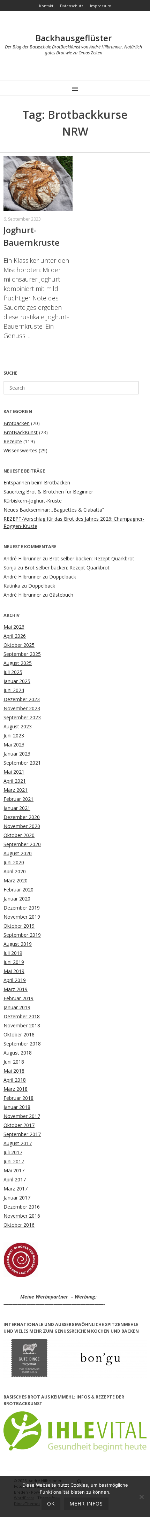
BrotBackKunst (20, 432)
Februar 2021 (18, 799)
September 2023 (22, 717)
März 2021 (15, 790)
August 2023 (17, 726)
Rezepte (12, 441)
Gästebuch (61, 594)
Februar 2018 (18, 1098)
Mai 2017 (13, 1170)
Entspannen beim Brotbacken (36, 482)
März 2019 (15, 989)
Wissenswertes (20, 450)
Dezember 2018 (21, 1016)
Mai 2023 (13, 744)
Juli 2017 (12, 1152)
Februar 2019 (18, 998)
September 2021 (22, 762)
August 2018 (17, 1052)
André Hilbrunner (22, 558)
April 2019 (14, 980)
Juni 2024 (13, 690)
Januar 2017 (16, 1197)
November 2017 (21, 1116)
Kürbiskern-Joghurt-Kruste (32, 500)
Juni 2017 (13, 1161)
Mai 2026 (13, 626)
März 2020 (15, 880)
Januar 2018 (16, 1107)
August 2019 (17, 944)
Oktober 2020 (19, 835)
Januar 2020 (16, 898)
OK (51, 1503)
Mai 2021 (13, 771)
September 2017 (22, 1134)
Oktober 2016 (19, 1224)
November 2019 (21, 916)
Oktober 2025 (19, 645)
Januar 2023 (16, 753)
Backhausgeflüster (74, 38)
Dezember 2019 (21, 907)
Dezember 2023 (21, 699)
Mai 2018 (13, 1070)
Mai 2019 (13, 971)
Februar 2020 (18, 889)
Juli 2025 (12, 672)
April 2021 (14, 780)
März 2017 (15, 1188)
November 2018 (21, 1025)
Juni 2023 (13, 735)
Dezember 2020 (21, 817)
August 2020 (17, 853)
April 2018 (14, 1080)
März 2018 (15, 1089)
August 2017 (17, 1143)
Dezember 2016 (21, 1206)
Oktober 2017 (19, 1125)
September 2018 (22, 1043)
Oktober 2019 (19, 925)
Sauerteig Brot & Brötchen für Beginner (48, 491)
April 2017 (14, 1179)
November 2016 (21, 1215)
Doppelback (62, 576)
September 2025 (22, 654)
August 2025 (17, 663)
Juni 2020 (13, 862)
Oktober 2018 (19, 1034)
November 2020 (21, 826)
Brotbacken (16, 423)
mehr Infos (86, 1503)
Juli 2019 (12, 953)
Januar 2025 (16, 681)
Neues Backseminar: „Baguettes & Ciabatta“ (53, 509)
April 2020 (14, 871)
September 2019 (22, 935)
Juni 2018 (13, 1061)
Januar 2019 (16, 1007)
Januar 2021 (16, 808)
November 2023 (21, 708)
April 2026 (14, 636)
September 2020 (22, 844)
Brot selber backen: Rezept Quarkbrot (91, 558)
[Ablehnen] (141, 1496)
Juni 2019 (13, 962)
